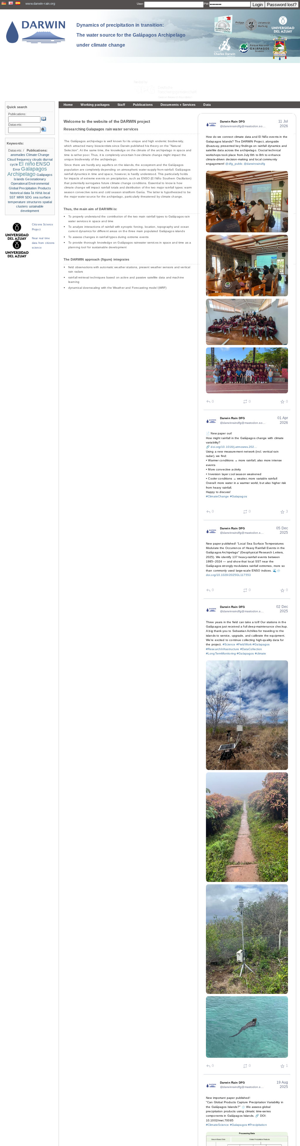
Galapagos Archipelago (27, 171)
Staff (121, 104)
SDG (28, 197)
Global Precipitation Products (30, 188)
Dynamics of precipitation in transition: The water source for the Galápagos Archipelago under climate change (130, 34)
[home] (35, 32)
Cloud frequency (19, 159)
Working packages (95, 104)
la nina (36, 193)
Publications (143, 104)
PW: (206, 3)
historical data (20, 193)
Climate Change (37, 155)
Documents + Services (178, 104)
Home (68, 104)
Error (17, 169)
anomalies (18, 155)
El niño (27, 164)
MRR (20, 197)
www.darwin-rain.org (40, 3)
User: (140, 3)
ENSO (43, 163)
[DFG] (168, 76)
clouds (37, 159)
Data (206, 104)
